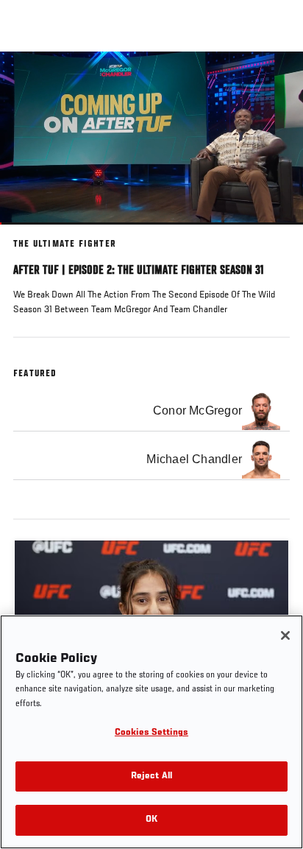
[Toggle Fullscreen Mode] (272, 233)
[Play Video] (151, 138)
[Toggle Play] (31, 233)
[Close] (285, 635)
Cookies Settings (151, 733)
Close (276, 79)
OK (151, 820)
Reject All (151, 776)
